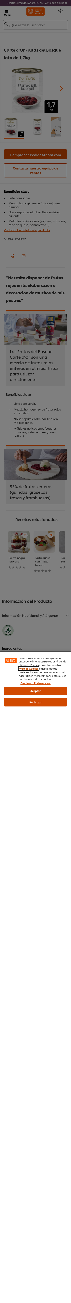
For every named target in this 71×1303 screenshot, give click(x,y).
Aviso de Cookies (28, 668)
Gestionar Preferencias (36, 683)
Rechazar (35, 702)
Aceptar (35, 691)
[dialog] (35, 977)
